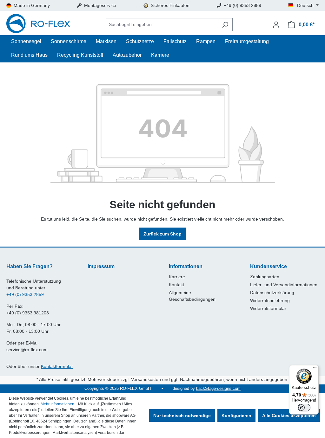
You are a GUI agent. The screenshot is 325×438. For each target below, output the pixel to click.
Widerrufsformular (268, 308)
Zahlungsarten (264, 276)
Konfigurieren (236, 415)
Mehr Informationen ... (59, 404)
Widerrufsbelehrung (270, 300)
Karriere (177, 276)
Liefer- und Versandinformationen (283, 284)
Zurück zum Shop (162, 233)
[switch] (304, 407)
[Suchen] (225, 24)
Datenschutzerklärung (272, 292)
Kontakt (176, 284)
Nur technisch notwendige (182, 415)
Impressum (101, 266)
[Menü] (315, 369)
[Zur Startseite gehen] (38, 24)
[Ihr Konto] (276, 24)
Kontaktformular (57, 366)
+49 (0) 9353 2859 (25, 294)
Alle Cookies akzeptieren (289, 415)
